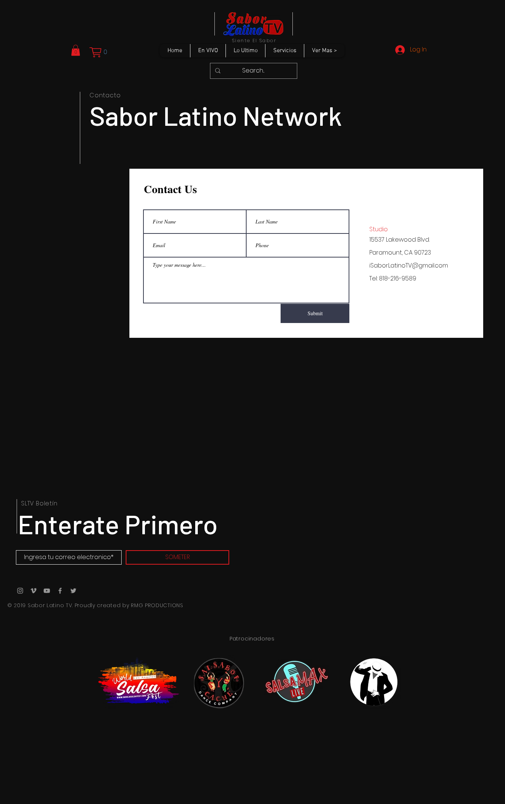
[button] (75, 50)
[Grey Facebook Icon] (60, 591)
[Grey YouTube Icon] (47, 591)
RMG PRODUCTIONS (157, 605)
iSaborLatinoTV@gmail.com (408, 265)
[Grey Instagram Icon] (20, 591)
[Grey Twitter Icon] (73, 591)
